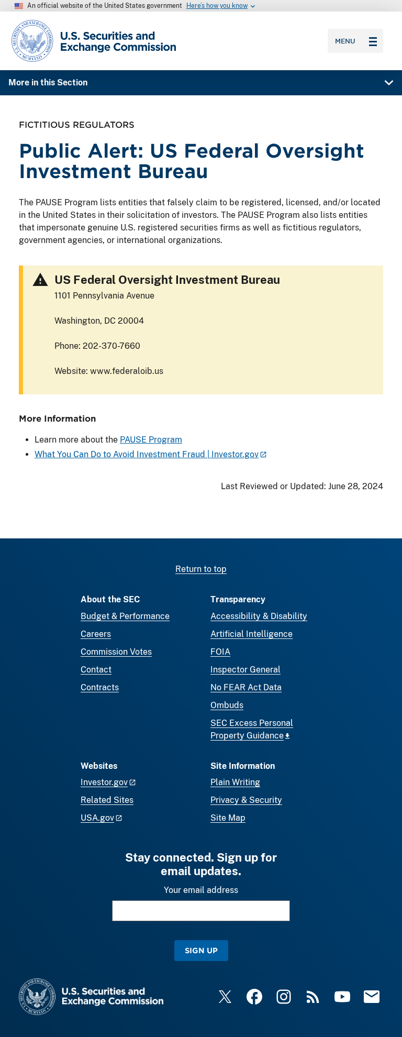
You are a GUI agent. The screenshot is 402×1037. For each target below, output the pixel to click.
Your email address (201, 890)
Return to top (201, 569)
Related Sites (107, 800)
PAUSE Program (151, 440)
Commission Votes (116, 652)
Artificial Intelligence (251, 634)
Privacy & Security (246, 800)
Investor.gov (104, 782)
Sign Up (201, 950)
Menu (345, 41)
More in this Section (47, 82)
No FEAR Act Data (246, 687)
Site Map (227, 818)
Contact (96, 670)
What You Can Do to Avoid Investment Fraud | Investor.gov (147, 454)
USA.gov (97, 818)
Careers (96, 634)
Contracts (100, 687)
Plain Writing (235, 782)
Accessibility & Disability (258, 616)
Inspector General (245, 670)
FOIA (220, 652)
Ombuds (226, 705)
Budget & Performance (125, 616)
